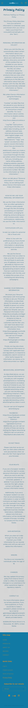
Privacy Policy (7, 677)
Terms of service (8, 674)
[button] (2, 3)
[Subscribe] (23, 689)
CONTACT (6, 655)
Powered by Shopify (19, 705)
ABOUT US (6, 647)
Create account (8, 670)
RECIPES (5, 651)
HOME (5, 640)
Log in (5, 666)
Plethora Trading (11, 705)
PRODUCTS (6, 643)
